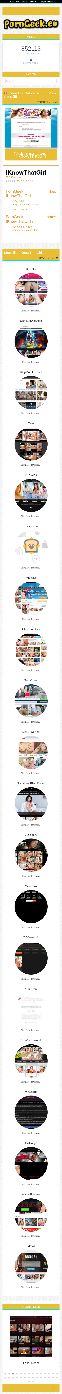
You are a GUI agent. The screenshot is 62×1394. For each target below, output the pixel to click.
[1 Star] (7, 181)
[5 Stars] (15, 181)
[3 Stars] (11, 181)
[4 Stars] (13, 181)
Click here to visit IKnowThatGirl (31, 155)
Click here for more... (31, 310)
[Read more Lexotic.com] (31, 1336)
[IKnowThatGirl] (31, 127)
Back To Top (47, 258)
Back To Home (49, 102)
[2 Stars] (9, 181)
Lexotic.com (31, 1363)
